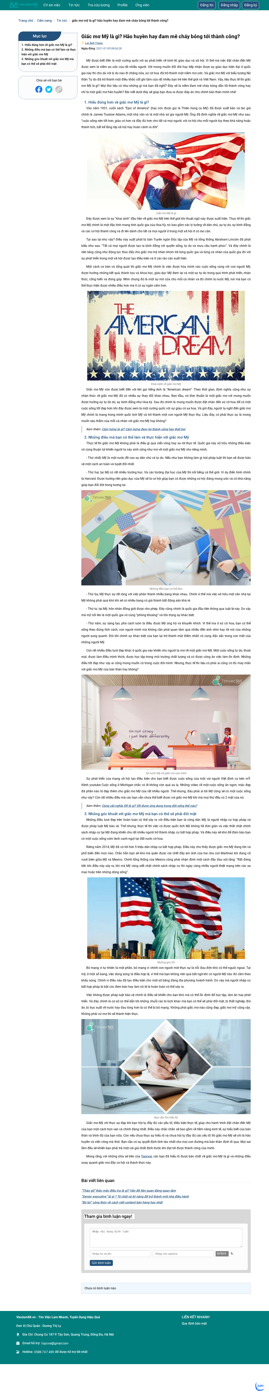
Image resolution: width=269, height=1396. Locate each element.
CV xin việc (51, 5)
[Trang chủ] (23, 5)
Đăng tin (206, 5)
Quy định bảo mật (194, 1323)
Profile (123, 5)
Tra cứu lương (99, 5)
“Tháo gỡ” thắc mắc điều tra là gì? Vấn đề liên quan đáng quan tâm (128, 1190)
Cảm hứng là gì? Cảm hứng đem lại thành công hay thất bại (143, 429)
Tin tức (62, 20)
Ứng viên (142, 5)
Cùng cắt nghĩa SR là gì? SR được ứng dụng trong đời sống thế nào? (149, 806)
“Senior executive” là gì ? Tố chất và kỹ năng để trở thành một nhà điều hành (135, 1196)
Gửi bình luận (101, 1263)
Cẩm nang (44, 20)
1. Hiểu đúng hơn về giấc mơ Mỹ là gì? (46, 45)
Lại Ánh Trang (94, 43)
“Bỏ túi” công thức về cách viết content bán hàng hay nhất (121, 1202)
